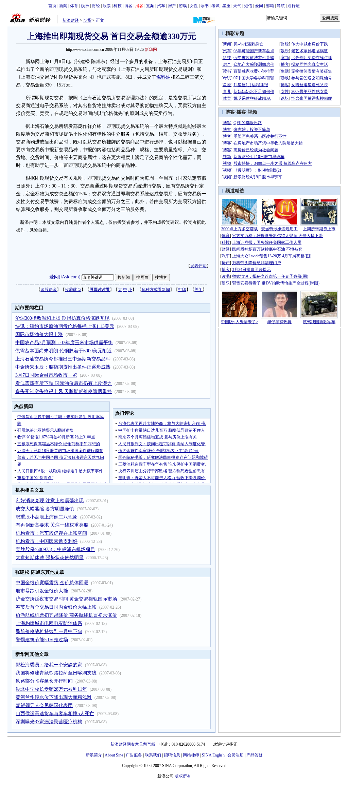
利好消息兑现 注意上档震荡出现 (50, 500)
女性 (194, 5)
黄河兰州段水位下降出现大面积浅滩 (54, 697)
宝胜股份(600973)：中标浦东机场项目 (55, 549)
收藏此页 (73, 289)
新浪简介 (94, 755)
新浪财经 (71, 20)
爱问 (259, 5)
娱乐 (85, 5)
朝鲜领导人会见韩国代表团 (44, 705)
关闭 (198, 289)
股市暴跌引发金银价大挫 (42, 590)
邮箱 (270, 5)
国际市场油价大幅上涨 (39, 334)
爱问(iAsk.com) (65, 276)
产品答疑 (254, 755)
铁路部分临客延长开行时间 (44, 681)
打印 (182, 289)
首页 (52, 5)
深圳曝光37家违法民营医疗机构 (49, 721)
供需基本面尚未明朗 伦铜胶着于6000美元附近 (63, 350)
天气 (237, 5)
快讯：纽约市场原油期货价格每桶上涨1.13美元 (64, 326)
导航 (281, 5)
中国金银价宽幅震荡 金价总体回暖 (52, 582)
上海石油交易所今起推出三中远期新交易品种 (62, 358)
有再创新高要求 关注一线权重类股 (52, 525)
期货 (87, 20)
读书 (205, 5)
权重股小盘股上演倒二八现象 (46, 516)
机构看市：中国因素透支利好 (46, 541)
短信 (248, 5)
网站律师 (191, 755)
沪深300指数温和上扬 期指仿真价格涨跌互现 (62, 318)
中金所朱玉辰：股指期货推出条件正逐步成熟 (62, 367)
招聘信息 (172, 755)
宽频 (150, 5)
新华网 (151, 49)
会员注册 (235, 755)
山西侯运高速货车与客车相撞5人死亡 (55, 713)
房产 (172, 5)
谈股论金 (48, 289)
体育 (74, 5)
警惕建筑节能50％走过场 (42, 639)
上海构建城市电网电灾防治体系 (49, 623)
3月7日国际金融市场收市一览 (46, 375)
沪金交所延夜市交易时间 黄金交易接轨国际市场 (66, 599)
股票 (107, 5)
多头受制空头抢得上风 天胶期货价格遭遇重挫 (63, 391)
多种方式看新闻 (155, 289)
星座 (226, 5)
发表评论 (198, 265)
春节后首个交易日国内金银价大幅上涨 (56, 607)
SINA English (213, 755)
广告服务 (134, 755)
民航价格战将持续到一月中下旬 (49, 631)
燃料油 (163, 77)
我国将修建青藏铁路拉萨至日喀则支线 (56, 672)
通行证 (294, 5)
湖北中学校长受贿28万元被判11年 (51, 689)
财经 (96, 5)
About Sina (114, 755)
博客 (128, 5)
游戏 (183, 5)
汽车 (161, 5)
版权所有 (183, 776)
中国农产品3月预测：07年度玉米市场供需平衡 (64, 342)
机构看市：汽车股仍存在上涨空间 (51, 533)
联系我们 (153, 755)
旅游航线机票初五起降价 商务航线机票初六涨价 (66, 615)
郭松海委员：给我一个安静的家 (49, 664)
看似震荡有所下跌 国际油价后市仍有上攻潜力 (63, 383)
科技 (118, 5)
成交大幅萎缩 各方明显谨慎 (45, 508)
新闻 (63, 5)
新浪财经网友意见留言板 (132, 744)
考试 (215, 5)
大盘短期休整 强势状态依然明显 (50, 557)
